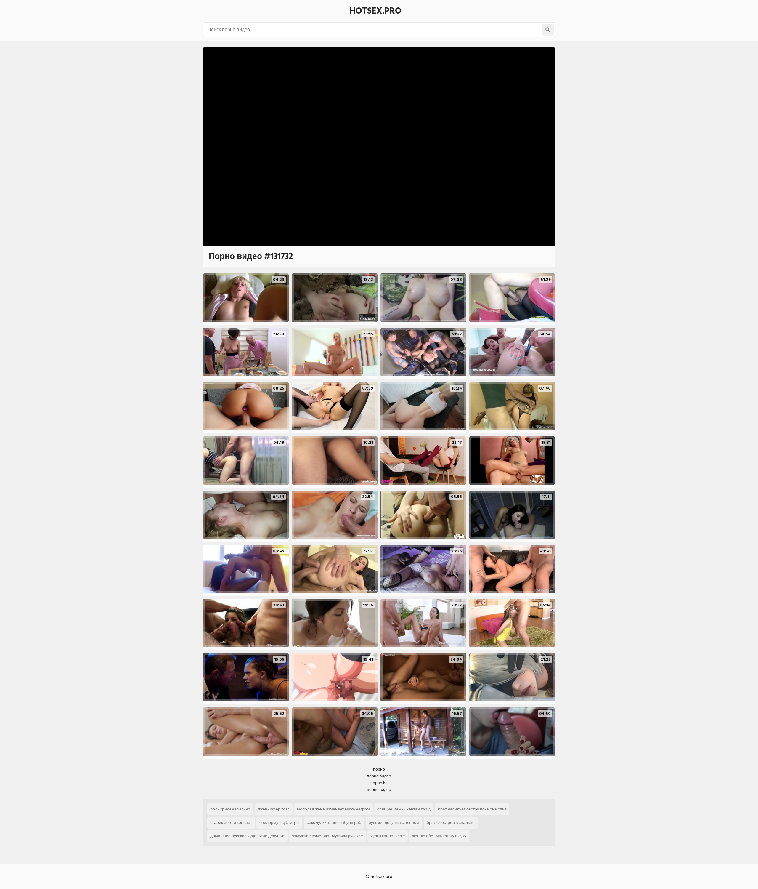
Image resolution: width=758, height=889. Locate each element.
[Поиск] (548, 30)
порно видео (379, 776)
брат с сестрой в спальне (451, 822)
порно (379, 769)
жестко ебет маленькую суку (439, 835)
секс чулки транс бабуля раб (334, 822)
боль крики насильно (230, 809)
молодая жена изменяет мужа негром (333, 809)
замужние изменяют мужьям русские (327, 835)
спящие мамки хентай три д (404, 809)
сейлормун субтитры (279, 822)
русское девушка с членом (394, 822)
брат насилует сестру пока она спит (472, 809)
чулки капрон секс (387, 835)
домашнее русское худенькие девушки (247, 835)
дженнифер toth (274, 809)
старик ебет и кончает (231, 822)
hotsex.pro (375, 11)
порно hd (379, 782)
